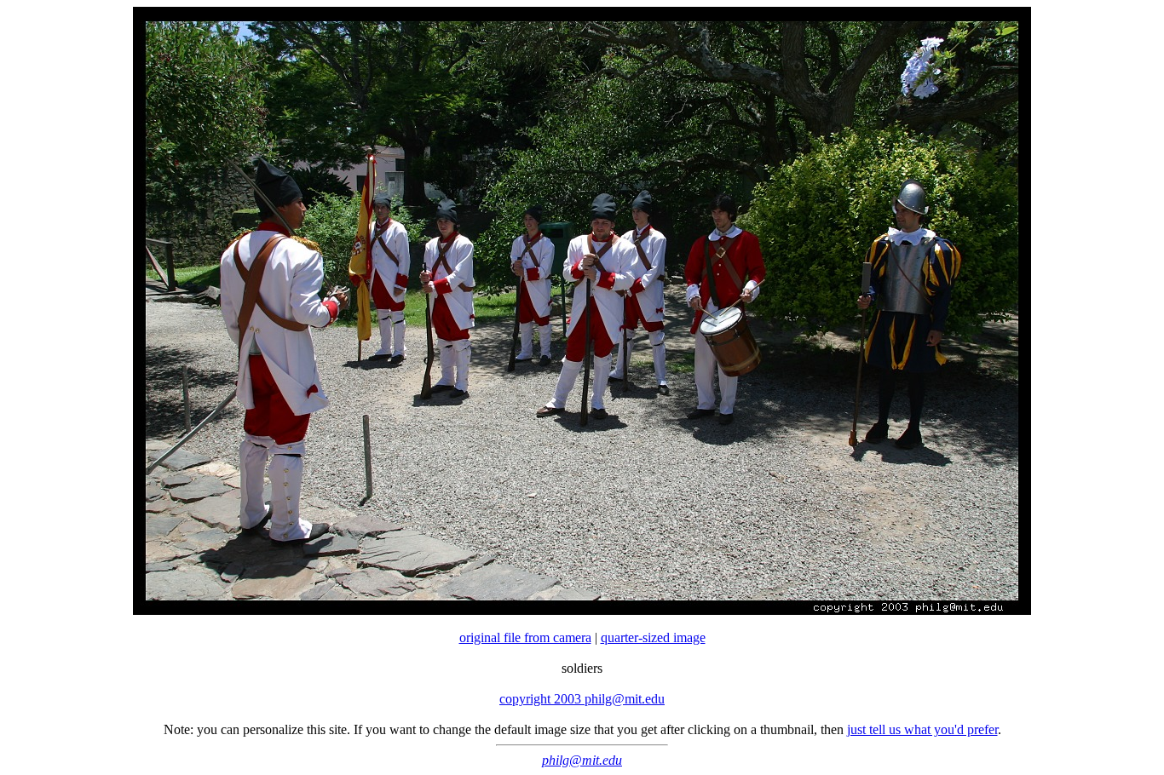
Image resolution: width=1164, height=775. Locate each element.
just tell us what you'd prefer (922, 729)
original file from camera (525, 637)
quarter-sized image (653, 637)
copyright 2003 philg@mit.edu (582, 699)
